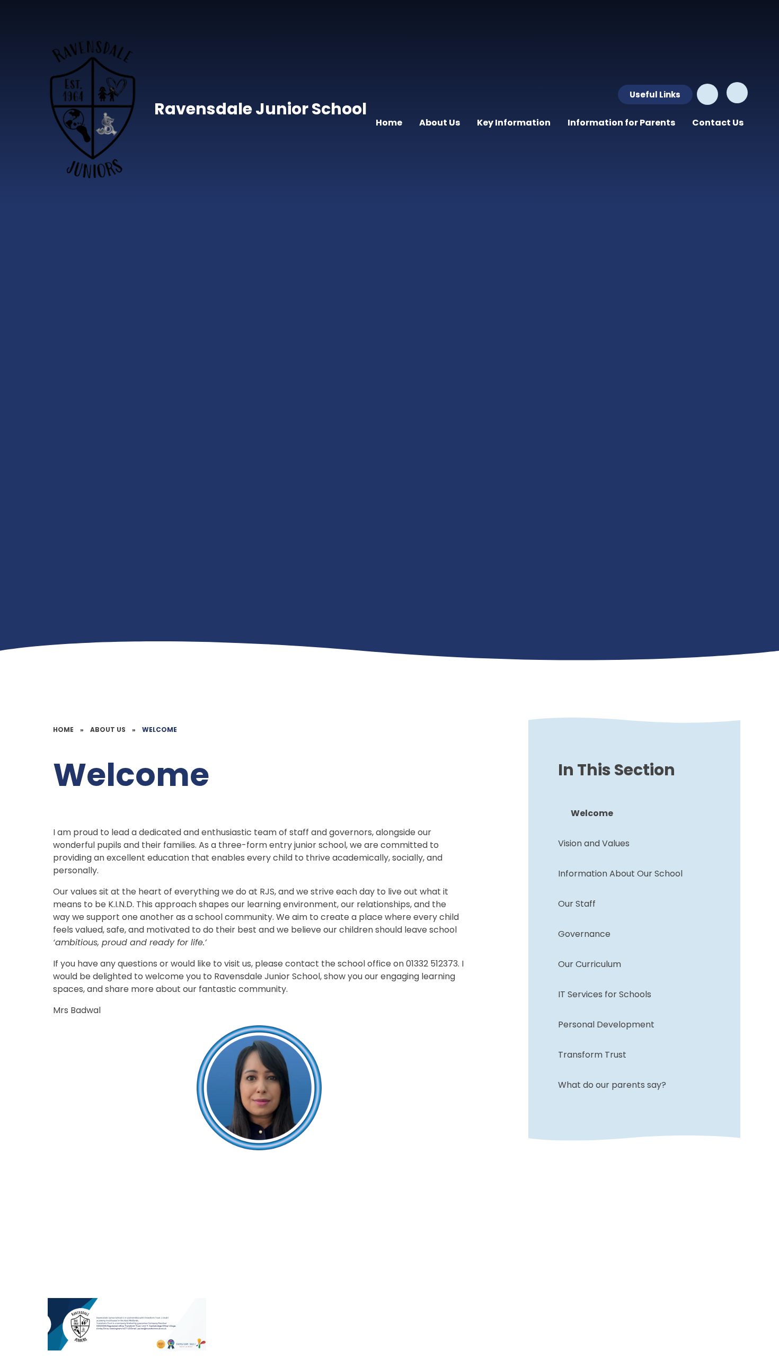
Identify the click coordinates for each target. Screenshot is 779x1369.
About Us (108, 729)
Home (63, 729)
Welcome (159, 729)
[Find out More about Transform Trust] (127, 1324)
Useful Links (655, 94)
